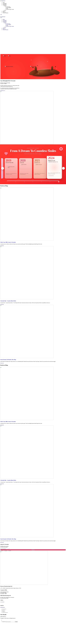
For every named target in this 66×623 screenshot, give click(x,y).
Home (4, 2)
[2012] (7, 181)
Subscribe (33, 549)
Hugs (5, 22)
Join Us (4, 11)
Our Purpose (5, 3)
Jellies (7, 8)
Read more (2, 245)
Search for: (4, 621)
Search (16, 621)
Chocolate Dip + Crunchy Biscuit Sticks (8, 300)
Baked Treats (8, 6)
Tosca (5, 10)
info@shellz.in (2, 607)
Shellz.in (7, 618)
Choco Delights (8, 7)
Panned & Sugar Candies (10, 9)
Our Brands (4, 4)
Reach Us (3, 610)
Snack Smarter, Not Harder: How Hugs (8, 359)
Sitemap (3, 611)
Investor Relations (5, 12)
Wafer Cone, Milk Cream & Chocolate (8, 242)
